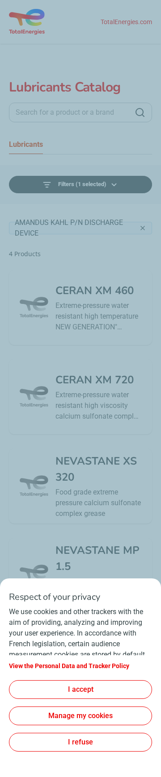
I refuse (80, 742)
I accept (80, 689)
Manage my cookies (80, 715)
